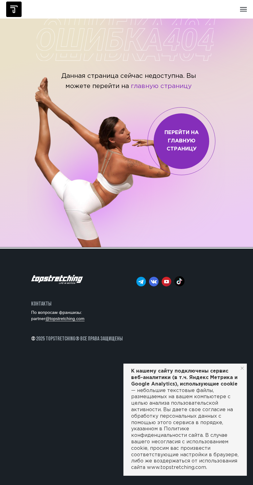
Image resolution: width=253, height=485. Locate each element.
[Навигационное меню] (243, 9)
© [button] (33, 339)
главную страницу (161, 86)
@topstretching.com (65, 318)
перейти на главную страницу (181, 140)
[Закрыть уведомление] (242, 368)
